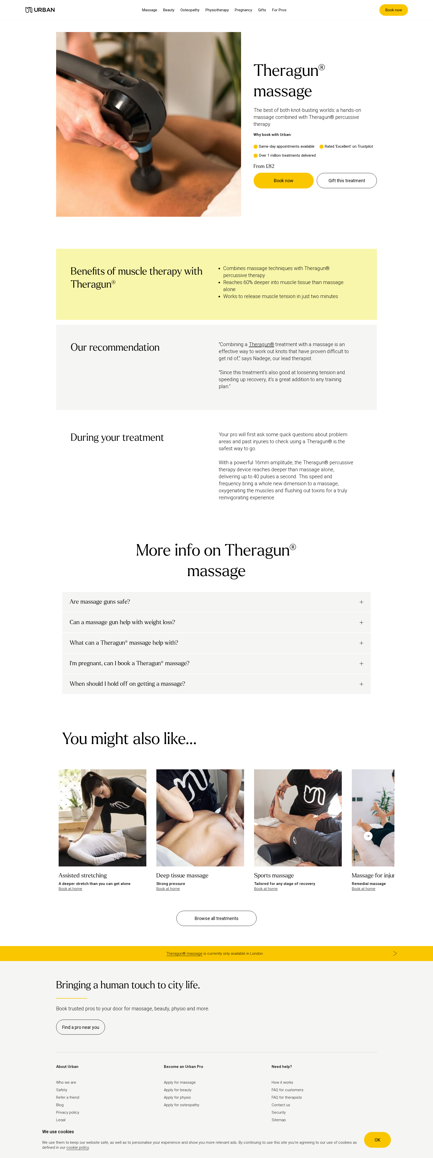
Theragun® (261, 344)
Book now (393, 10)
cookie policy (77, 1147)
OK (377, 1139)
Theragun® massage (184, 953)
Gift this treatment (347, 180)
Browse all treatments (217, 918)
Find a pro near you (80, 1027)
